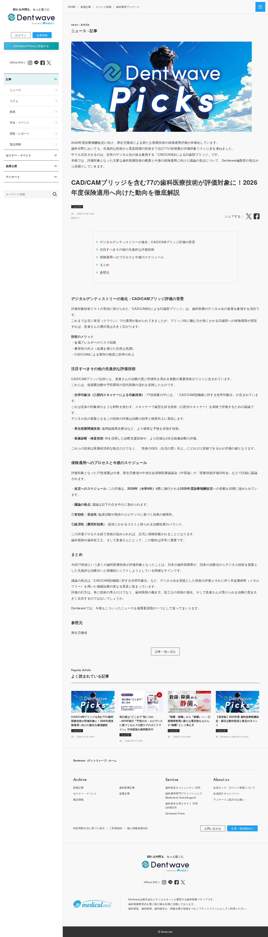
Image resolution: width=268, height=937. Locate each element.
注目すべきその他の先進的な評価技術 (127, 249)
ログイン (20, 35)
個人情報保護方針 (137, 828)
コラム (14, 101)
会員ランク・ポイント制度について (234, 787)
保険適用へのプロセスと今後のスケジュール (132, 257)
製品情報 (15, 144)
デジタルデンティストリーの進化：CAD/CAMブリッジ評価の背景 (147, 242)
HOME (72, 7)
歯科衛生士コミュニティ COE (183, 787)
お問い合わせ (212, 828)
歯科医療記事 (127, 787)
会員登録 (42, 35)
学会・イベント (19, 122)
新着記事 (86, 7)
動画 (12, 111)
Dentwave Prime (31, 46)
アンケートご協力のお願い (229, 799)
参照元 (104, 272)
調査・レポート (19, 133)
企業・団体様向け (242, 828)
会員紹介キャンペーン (226, 793)
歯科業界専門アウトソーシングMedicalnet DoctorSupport (183, 795)
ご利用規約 (115, 828)
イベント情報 (103, 7)
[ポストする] (249, 216)
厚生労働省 (79, 632)
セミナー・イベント (18, 155)
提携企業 (11, 166)
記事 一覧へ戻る (165, 651)
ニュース (15, 90)
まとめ (104, 264)
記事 (9, 79)
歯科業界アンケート (128, 7)
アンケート (13, 177)
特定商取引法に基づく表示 (89, 828)
